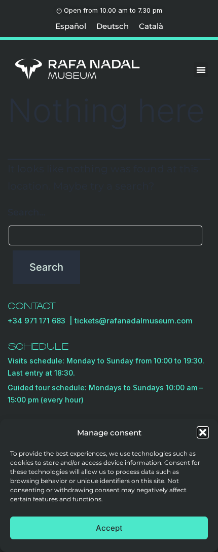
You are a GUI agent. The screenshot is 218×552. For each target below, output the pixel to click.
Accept (109, 528)
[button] (203, 432)
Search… (26, 212)
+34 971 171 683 (38, 320)
